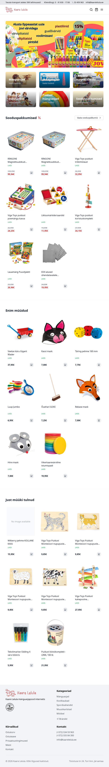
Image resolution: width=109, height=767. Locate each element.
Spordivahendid (65, 705)
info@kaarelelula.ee (94, 2)
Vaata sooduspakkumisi (87, 117)
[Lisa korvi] (31, 172)
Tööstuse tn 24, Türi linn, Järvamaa (86, 761)
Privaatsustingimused (17, 740)
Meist (8, 745)
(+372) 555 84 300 (65, 735)
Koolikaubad (63, 700)
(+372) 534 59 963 (65, 732)
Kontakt (10, 749)
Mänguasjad (63, 696)
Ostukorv (10, 732)
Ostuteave (11, 736)
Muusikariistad (64, 709)
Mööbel (60, 713)
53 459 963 (79, 2)
